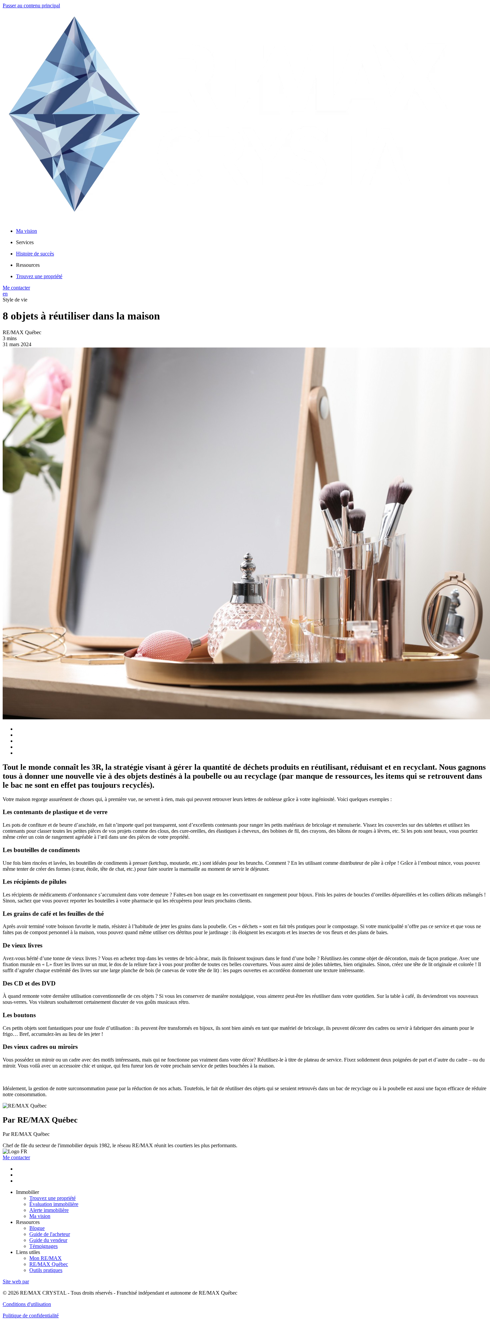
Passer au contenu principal (31, 5)
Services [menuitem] (25, 242)
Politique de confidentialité (31, 1315)
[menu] (251, 242)
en (5, 293)
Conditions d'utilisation (27, 1304)
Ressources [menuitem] (28, 265)
